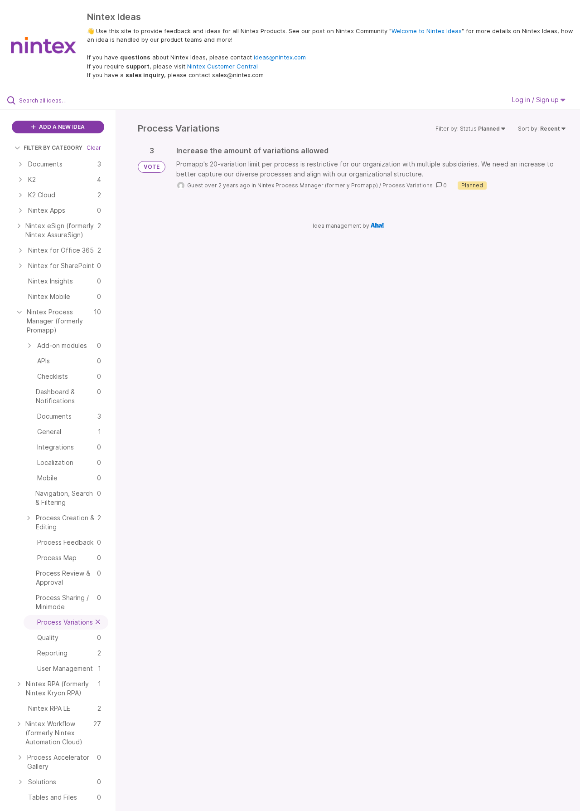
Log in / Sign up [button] (536, 99)
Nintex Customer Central (222, 66)
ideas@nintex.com (280, 57)
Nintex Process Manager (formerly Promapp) (317, 185)
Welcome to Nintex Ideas (427, 30)
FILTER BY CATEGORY (53, 147)
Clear (94, 147)
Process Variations (407, 185)
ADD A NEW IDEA (61, 126)
